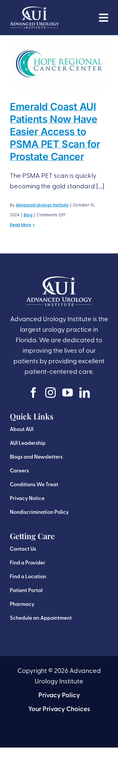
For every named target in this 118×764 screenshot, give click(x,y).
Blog (28, 215)
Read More (20, 225)
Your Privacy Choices (59, 709)
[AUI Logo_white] (34, 10)
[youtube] (67, 392)
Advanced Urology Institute (42, 205)
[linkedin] (84, 392)
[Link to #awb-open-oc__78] (103, 17)
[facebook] (33, 392)
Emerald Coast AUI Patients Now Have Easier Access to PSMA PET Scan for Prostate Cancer (55, 131)
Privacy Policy (59, 695)
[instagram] (50, 392)
